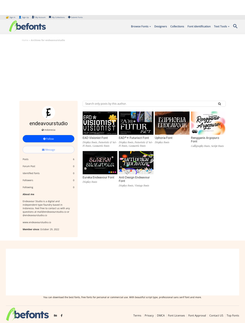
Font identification (199, 26)
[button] (235, 27)
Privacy (149, 315)
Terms (137, 315)
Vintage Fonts (142, 185)
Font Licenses (176, 315)
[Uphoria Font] (172, 123)
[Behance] (55, 315)
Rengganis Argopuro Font (205, 139)
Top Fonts (233, 315)
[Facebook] (61, 315)
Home (25, 40)
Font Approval (197, 315)
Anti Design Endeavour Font (134, 179)
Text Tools (220, 26)
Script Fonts (217, 146)
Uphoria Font (163, 138)
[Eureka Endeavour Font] (100, 162)
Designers (160, 26)
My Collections (58, 17)
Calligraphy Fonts (200, 146)
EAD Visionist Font (95, 138)
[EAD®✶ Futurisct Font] (136, 123)
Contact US (216, 315)
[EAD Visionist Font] (100, 123)
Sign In (11, 17)
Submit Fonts (77, 17)
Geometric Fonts (101, 145)
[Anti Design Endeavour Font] (136, 162)
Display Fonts (90, 142)
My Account (40, 17)
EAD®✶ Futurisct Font (134, 138)
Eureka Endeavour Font (98, 177)
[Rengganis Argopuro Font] (208, 123)
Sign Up (23, 17)
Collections (177, 26)
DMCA (161, 315)
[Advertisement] (122, 69)
